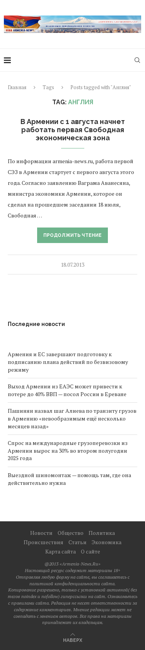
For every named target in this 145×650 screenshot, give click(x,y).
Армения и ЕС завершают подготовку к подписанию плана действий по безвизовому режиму (68, 361)
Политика (102, 532)
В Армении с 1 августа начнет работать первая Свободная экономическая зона (72, 129)
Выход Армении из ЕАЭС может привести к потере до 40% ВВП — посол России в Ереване (67, 390)
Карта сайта (60, 551)
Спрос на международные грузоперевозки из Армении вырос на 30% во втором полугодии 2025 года (68, 450)
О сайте (90, 551)
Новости (41, 532)
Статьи (77, 542)
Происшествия (43, 542)
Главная (17, 87)
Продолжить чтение (72, 235)
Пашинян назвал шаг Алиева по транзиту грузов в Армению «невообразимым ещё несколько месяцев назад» (72, 418)
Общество (71, 532)
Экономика (106, 542)
